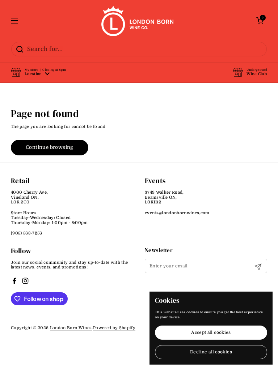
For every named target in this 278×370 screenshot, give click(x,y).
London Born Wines (71, 328)
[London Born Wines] (137, 20)
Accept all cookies (211, 332)
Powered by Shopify (114, 328)
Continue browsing (49, 147)
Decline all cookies (211, 351)
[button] (38, 72)
